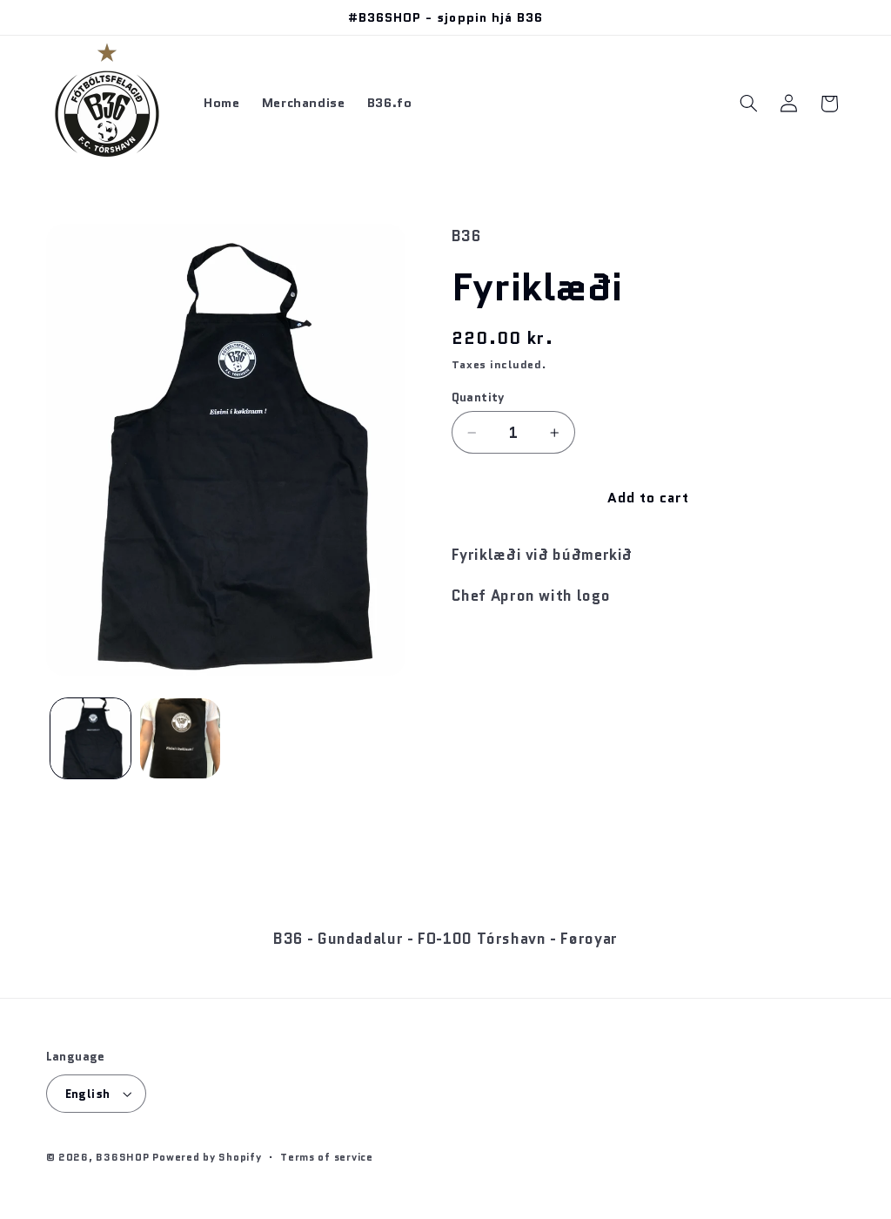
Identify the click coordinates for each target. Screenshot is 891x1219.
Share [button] (487, 651)
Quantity (478, 397)
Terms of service (326, 1157)
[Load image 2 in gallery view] (180, 738)
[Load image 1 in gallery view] (90, 738)
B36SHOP (122, 1157)
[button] (748, 104)
